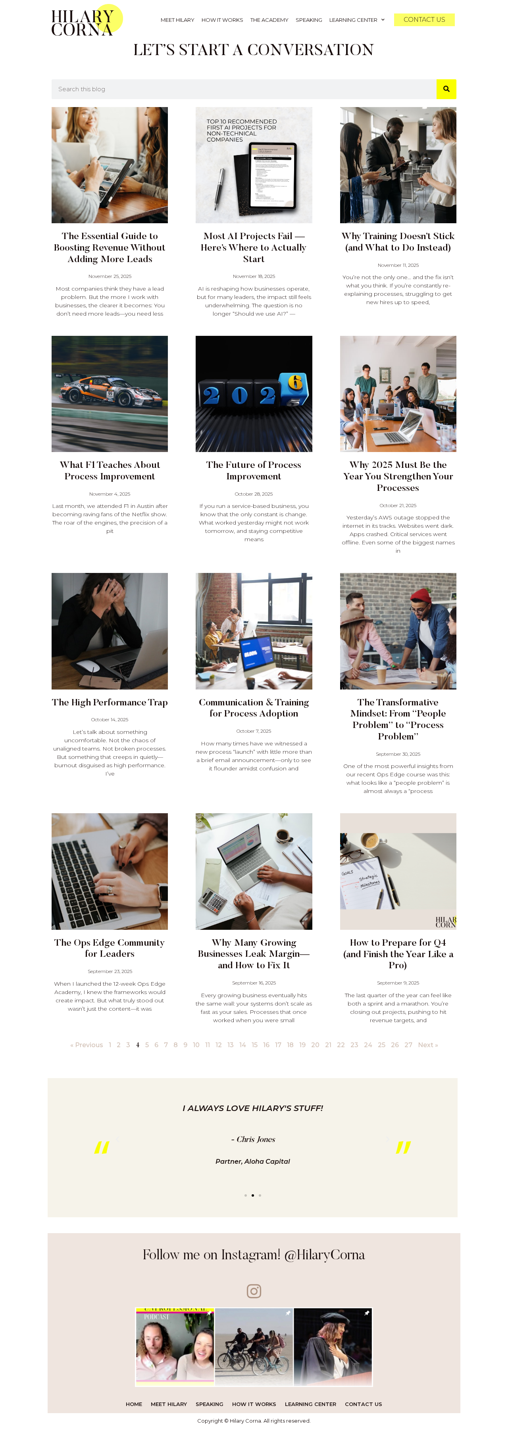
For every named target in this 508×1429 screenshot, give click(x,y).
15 (255, 1045)
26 (395, 1045)
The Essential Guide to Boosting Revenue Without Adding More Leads (109, 248)
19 (302, 1045)
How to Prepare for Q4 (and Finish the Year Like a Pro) (398, 955)
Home (134, 1404)
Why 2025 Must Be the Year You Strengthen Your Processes (398, 477)
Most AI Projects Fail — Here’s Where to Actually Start (254, 248)
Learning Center (353, 20)
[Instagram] (254, 1291)
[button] (245, 1195)
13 (230, 1045)
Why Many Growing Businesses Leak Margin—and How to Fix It (254, 955)
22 (341, 1045)
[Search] (446, 89)
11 (207, 1045)
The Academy (269, 20)
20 (315, 1045)
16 (266, 1045)
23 (354, 1045)
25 (381, 1045)
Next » (428, 1045)
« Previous (86, 1045)
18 (290, 1045)
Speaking (309, 20)
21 (328, 1045)
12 (219, 1045)
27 (408, 1045)
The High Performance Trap (110, 703)
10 (196, 1045)
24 (368, 1045)
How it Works (222, 20)
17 (278, 1045)
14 (242, 1045)
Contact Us (363, 1404)
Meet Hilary (177, 20)
